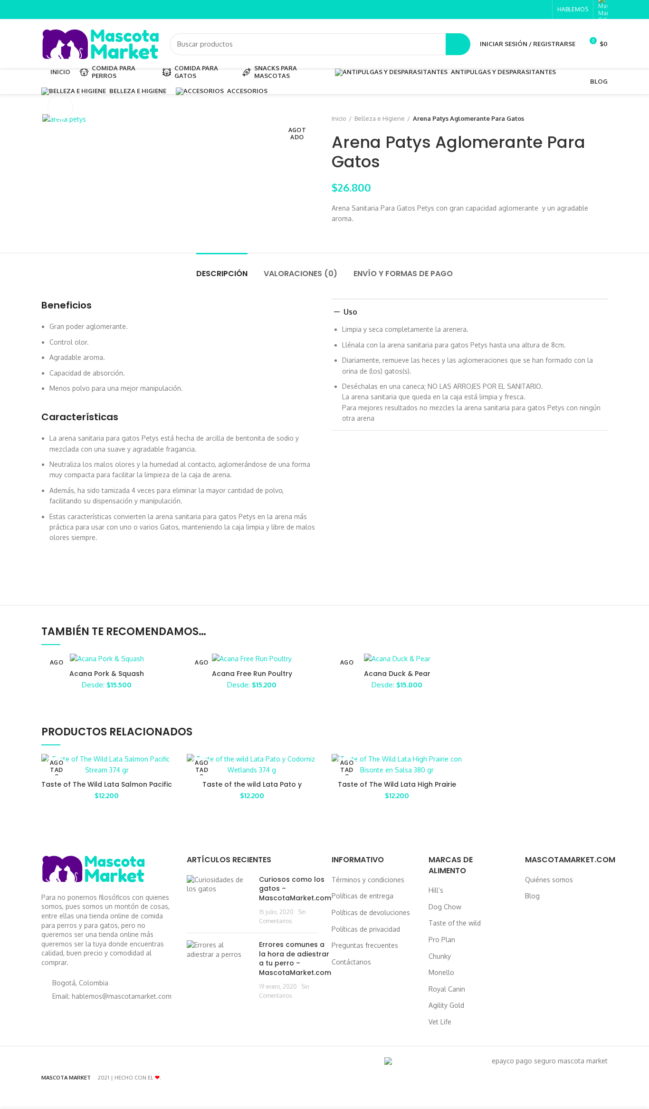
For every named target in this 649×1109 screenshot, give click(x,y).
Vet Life (440, 1022)
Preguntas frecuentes (365, 945)
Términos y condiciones (368, 880)
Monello (441, 972)
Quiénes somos (549, 880)
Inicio (339, 118)
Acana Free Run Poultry (252, 673)
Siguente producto (603, 118)
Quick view (165, 769)
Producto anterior (584, 118)
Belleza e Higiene (379, 118)
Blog (532, 896)
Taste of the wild (455, 923)
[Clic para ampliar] (60, 107)
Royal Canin (447, 989)
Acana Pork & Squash (106, 673)
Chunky (440, 956)
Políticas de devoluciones (371, 912)
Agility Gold (446, 1005)
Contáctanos (351, 962)
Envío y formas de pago (403, 273)
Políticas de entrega (362, 896)
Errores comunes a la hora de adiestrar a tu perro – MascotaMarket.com (295, 958)
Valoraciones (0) (300, 273)
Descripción (222, 273)
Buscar (458, 44)
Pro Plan (442, 939)
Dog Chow (445, 907)
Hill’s (436, 890)
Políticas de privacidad (366, 929)
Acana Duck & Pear (397, 673)
